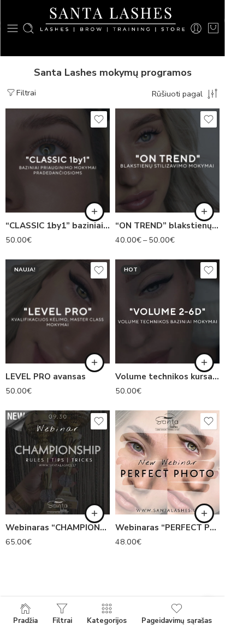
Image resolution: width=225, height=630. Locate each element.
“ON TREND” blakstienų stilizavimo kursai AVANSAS (167, 225)
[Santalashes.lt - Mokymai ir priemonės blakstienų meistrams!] (112, 20)
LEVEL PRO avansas (45, 376)
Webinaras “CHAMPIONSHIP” (57, 527)
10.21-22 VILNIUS (37, 169)
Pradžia (25, 620)
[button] (94, 513)
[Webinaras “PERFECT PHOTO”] (167, 462)
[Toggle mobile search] (28, 28)
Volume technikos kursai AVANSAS (167, 376)
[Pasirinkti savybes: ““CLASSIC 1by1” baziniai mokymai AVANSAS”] (94, 211)
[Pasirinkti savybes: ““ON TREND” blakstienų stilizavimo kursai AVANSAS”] (204, 211)
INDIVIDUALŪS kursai (38, 191)
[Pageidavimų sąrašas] (99, 119)
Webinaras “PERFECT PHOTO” (167, 527)
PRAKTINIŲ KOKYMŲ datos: (25, 145)
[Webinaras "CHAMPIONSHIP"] (57, 462)
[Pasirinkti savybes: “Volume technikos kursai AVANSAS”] (204, 362)
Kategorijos (107, 620)
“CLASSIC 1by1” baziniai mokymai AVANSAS (57, 225)
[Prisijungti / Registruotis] (196, 28)
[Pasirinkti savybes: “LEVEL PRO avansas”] (94, 362)
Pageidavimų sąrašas (176, 620)
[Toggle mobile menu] (12, 28)
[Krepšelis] (213, 28)
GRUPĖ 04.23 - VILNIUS (147, 169)
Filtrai (26, 92)
